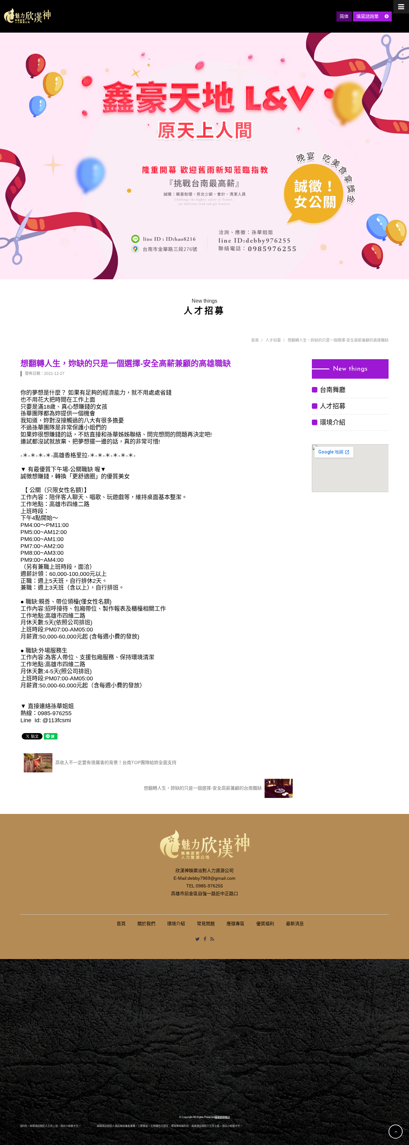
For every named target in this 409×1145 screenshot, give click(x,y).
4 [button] (402, 62)
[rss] (212, 939)
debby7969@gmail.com (211, 878)
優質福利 (265, 923)
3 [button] (402, 54)
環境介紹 (332, 422)
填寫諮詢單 (368, 16)
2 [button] (402, 47)
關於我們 (146, 923)
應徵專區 (235, 923)
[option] (204, 156)
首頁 (255, 340)
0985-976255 (209, 885)
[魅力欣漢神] (27, 15)
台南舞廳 (332, 389)
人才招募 (273, 340)
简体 (344, 16)
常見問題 (206, 923)
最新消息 (295, 923)
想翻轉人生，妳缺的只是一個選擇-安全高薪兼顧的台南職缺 (203, 788)
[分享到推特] (197, 939)
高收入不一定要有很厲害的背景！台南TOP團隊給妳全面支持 (115, 762)
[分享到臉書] (205, 939)
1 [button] (402, 40)
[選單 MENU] (401, 6)
